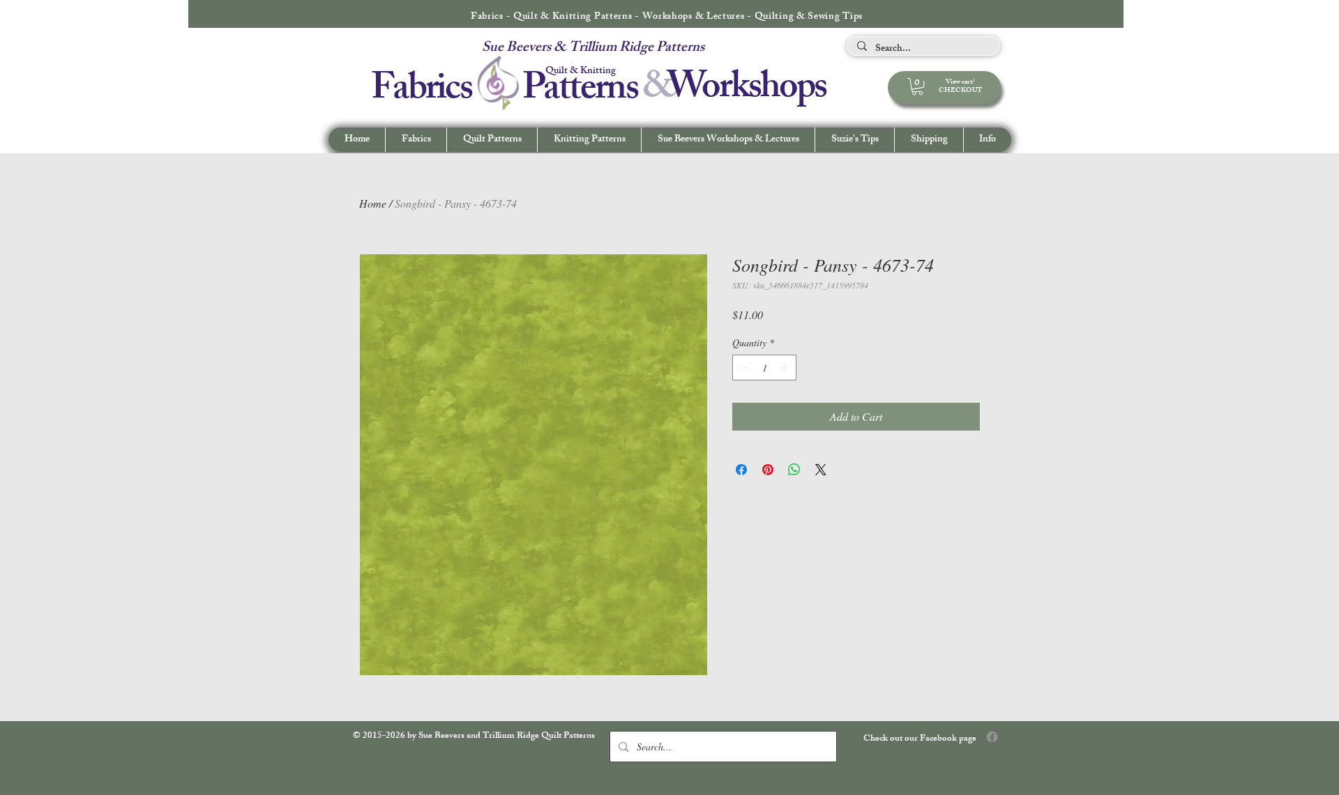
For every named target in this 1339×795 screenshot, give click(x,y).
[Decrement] (743, 367)
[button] (987, 140)
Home (372, 203)
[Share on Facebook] (741, 469)
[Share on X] (820, 469)
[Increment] (785, 367)
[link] (917, 86)
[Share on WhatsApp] (794, 469)
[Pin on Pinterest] (767, 469)
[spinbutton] (764, 367)
